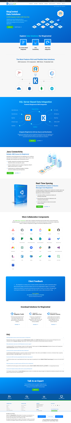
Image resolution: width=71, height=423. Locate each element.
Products (31, 3)
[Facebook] (51, 405)
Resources (59, 3)
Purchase (46, 3)
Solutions (35, 3)
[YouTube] (57, 405)
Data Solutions (32, 36)
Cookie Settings (50, 416)
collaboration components (20, 220)
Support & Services (52, 3)
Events (7, 407)
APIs (60, 6)
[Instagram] (59, 405)
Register (25, 405)
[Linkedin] (55, 405)
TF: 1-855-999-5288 (39, 410)
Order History (23, 407)
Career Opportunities (9, 410)
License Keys (23, 410)
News (7, 406)
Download (32, 140)
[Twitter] (53, 405)
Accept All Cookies (42, 416)
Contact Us (35, 389)
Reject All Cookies (59, 416)
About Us (63, 3)
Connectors (41, 3)
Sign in (22, 405)
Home (55, 6)
